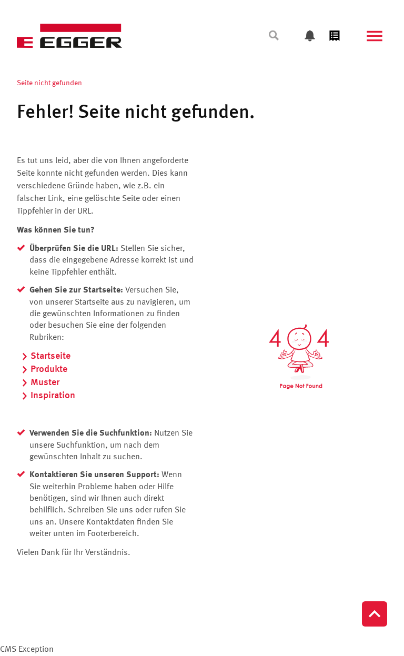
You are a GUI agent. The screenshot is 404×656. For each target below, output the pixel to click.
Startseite (50, 356)
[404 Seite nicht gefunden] (298, 357)
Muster (45, 382)
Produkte (49, 369)
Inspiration (53, 395)
